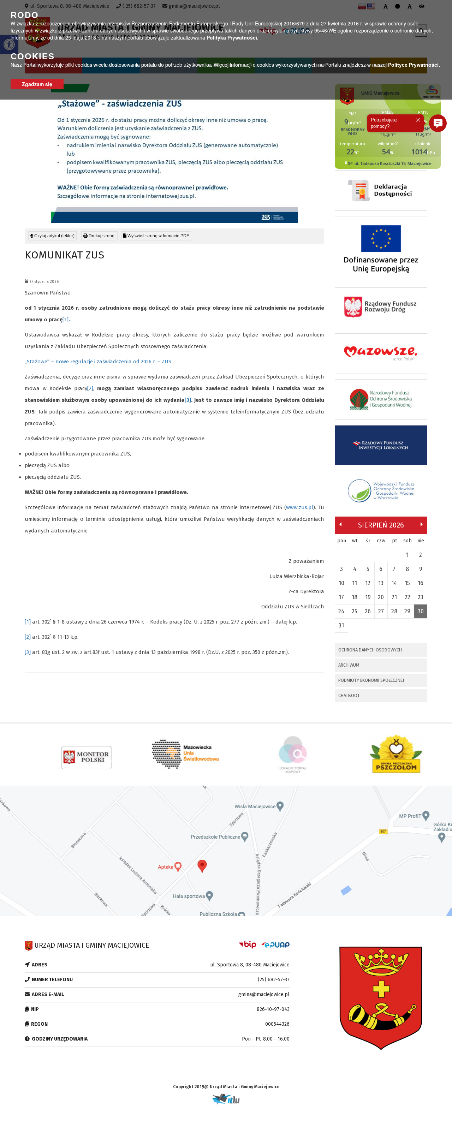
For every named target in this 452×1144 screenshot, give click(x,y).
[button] (438, 123)
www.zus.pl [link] (299, 507)
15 (407, 583)
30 (421, 611)
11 (354, 583)
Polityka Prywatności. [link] (232, 37)
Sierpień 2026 (381, 525)
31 (341, 625)
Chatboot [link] (349, 695)
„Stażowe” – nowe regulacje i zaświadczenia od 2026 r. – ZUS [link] (98, 361)
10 (341, 583)
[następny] (421, 524)
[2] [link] (90, 388)
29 (407, 611)
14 (394, 583)
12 (367, 583)
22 (407, 597)
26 (368, 611)
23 (420, 597)
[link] (99, 235)
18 (354, 597)
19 (368, 597)
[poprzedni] (340, 524)
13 (380, 583)
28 (394, 611)
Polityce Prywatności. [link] (414, 64)
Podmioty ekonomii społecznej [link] (371, 680)
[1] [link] (66, 319)
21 (394, 597)
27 (381, 611)
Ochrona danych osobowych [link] (370, 650)
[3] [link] (187, 400)
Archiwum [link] (348, 665)
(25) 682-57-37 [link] (274, 980)
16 (420, 583)
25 (354, 611)
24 (341, 611)
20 (381, 597)
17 (341, 597)
